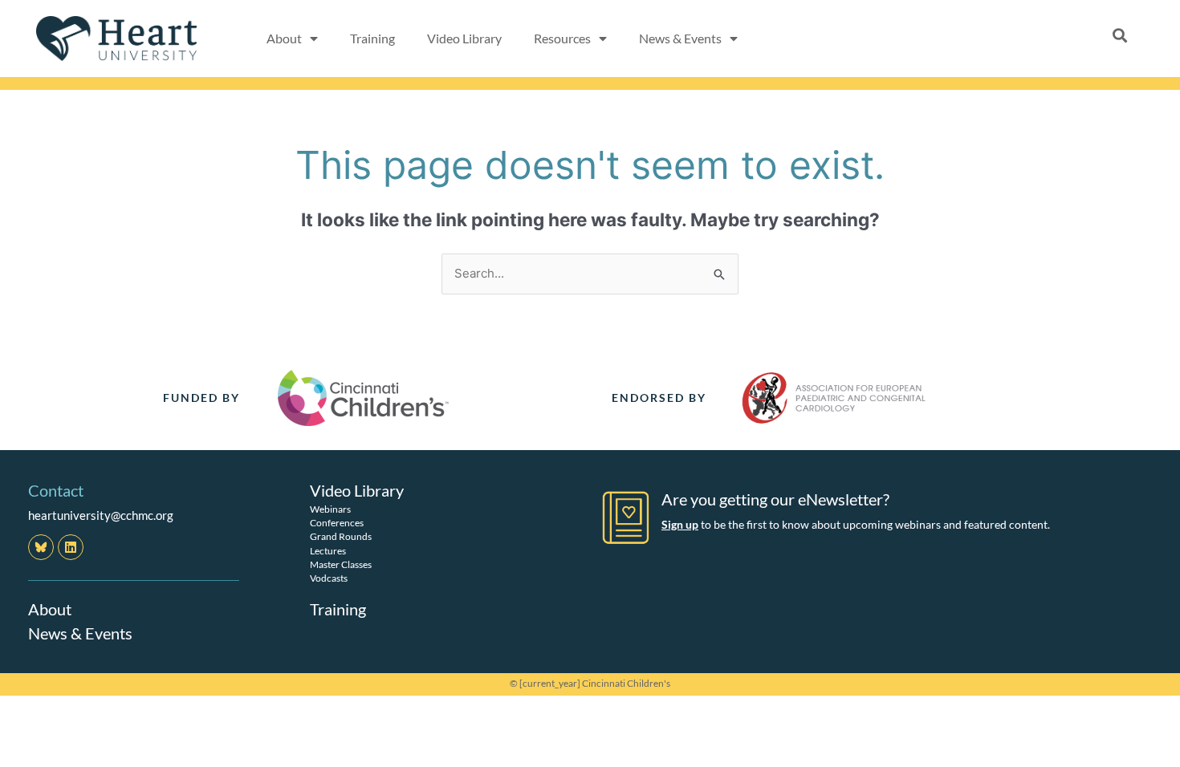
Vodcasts (329, 578)
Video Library (464, 38)
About (49, 609)
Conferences (337, 523)
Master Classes (341, 564)
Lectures (328, 551)
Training (372, 38)
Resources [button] (562, 38)
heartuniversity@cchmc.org (100, 515)
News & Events (80, 633)
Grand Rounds (341, 536)
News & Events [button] (680, 38)
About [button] (284, 38)
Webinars (330, 509)
